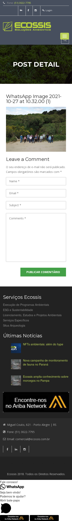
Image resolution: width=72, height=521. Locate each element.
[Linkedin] (21, 10)
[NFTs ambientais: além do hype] (16, 348)
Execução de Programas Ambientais (26, 305)
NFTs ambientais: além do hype (43, 344)
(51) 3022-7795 (22, 3)
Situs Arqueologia (14, 325)
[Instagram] (36, 10)
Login (49, 10)
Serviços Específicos (16, 320)
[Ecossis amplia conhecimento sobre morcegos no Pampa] (16, 380)
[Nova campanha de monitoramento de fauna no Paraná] (16, 364)
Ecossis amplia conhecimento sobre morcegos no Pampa (45, 378)
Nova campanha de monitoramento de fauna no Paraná (45, 362)
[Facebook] (29, 10)
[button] (36, 506)
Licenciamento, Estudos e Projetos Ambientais (32, 315)
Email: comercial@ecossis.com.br (28, 439)
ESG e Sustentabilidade (18, 310)
